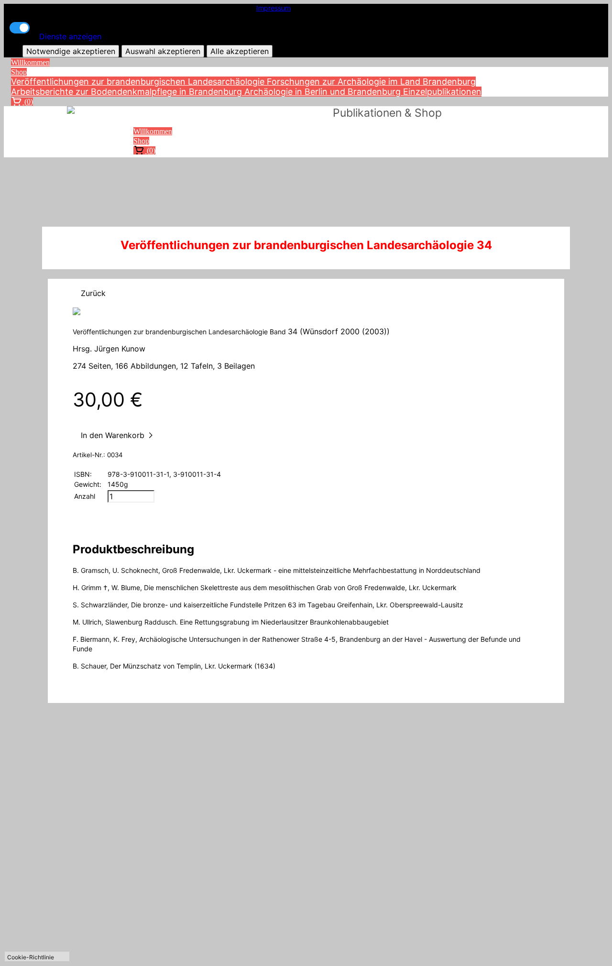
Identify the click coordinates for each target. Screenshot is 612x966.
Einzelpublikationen (442, 92)
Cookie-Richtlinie (30, 957)
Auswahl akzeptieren (162, 51)
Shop (19, 72)
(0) (27, 102)
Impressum (273, 8)
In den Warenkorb (114, 435)
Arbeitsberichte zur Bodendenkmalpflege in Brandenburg (127, 92)
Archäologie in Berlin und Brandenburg (323, 92)
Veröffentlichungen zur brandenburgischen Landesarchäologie (139, 82)
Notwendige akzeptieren (70, 51)
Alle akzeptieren (239, 51)
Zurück (93, 293)
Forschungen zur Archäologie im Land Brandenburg (371, 82)
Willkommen (30, 62)
